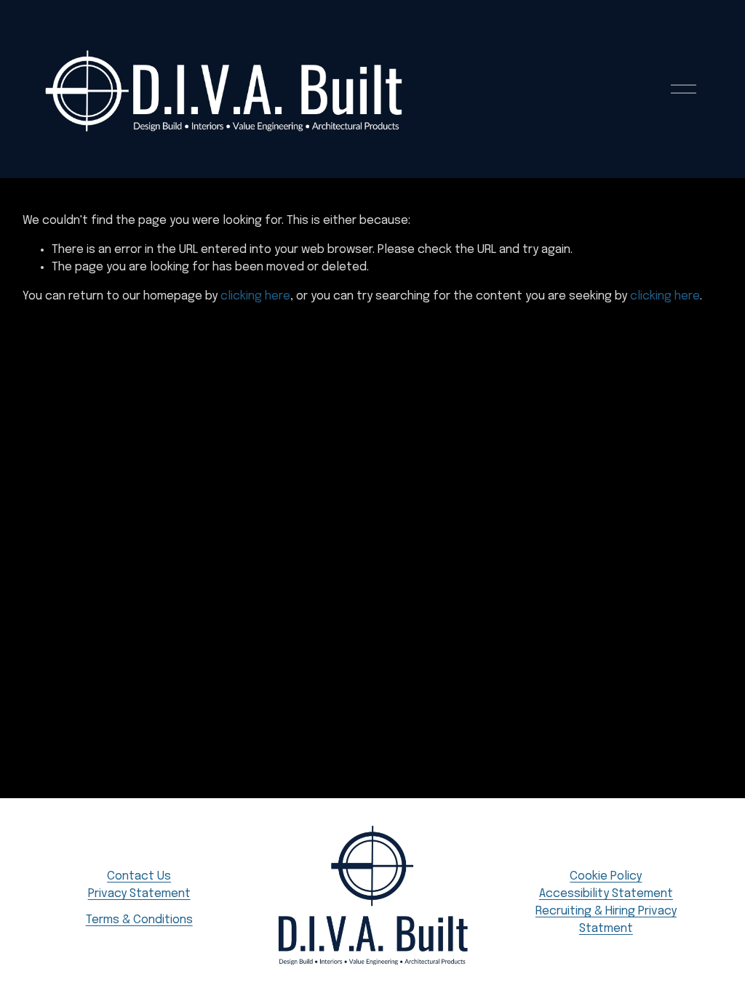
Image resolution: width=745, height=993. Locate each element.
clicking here (255, 296)
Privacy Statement (139, 894)
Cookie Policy (606, 876)
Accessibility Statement (606, 894)
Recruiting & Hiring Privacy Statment (606, 920)
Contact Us (139, 876)
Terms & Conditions (139, 920)
